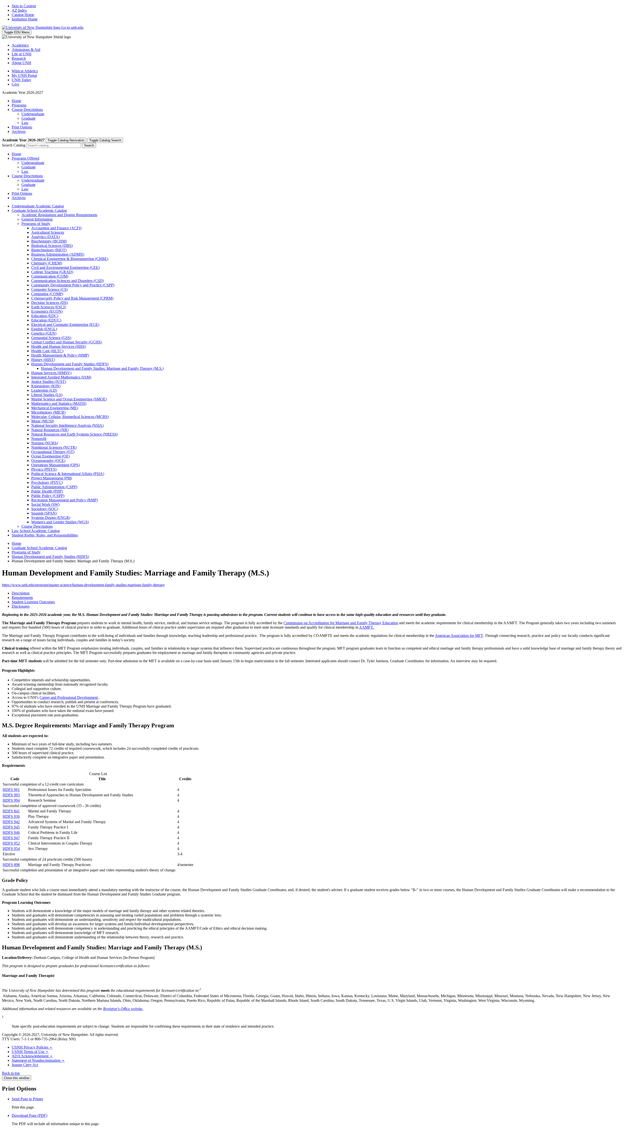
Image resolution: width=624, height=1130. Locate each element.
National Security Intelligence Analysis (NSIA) (67, 425)
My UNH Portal (24, 75)
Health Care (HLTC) (47, 351)
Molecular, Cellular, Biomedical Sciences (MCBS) (70, 417)
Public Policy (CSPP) (47, 496)
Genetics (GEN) (43, 333)
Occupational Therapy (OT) (52, 452)
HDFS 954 (11, 849)
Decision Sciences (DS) (49, 303)
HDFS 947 (11, 838)
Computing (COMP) (47, 294)
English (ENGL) (44, 329)
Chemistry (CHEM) (46, 263)
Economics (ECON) (47, 311)
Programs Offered (25, 158)
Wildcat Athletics (25, 71)
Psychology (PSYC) (47, 482)
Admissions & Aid (26, 50)
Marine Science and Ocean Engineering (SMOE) (69, 399)
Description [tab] (20, 593)
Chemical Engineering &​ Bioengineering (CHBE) (69, 259)
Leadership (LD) (44, 390)
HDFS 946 (11, 832)
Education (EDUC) (46, 320)
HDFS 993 (11, 795)
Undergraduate (32, 114)
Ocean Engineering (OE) (50, 456)
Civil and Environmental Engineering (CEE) (65, 267)
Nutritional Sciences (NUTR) (54, 447)
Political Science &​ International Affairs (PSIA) (67, 474)
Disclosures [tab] (20, 606)
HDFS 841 (11, 811)
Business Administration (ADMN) (57, 254)
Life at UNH (21, 54)
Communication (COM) (49, 276)
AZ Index (19, 10)
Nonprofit (38, 439)
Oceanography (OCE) (48, 460)
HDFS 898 (11, 865)
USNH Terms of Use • (30, 1052)
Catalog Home (23, 15)
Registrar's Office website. (123, 1009)
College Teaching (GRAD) (52, 272)
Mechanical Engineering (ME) (54, 408)
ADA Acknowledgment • (32, 1056)
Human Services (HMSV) (51, 373)
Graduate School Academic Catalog (39, 210)
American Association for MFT (459, 635)
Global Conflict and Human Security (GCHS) (66, 342)
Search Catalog (13, 145)
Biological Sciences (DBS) (52, 246)
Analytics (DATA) (45, 237)
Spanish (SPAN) (44, 513)
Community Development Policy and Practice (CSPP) (72, 285)
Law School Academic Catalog (36, 531)
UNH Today (21, 80)
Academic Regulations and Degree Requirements (59, 215)
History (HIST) (43, 360)
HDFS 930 (11, 816)
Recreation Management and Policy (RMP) (64, 500)
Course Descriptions (27, 109)
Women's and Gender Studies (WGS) (60, 522)
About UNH (21, 63)
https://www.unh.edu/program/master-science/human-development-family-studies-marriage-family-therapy (83, 585)
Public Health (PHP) (47, 491)
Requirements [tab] (22, 597)
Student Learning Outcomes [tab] (33, 602)
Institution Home (25, 19)
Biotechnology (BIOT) (49, 250)
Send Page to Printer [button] (27, 1099)
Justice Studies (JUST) (48, 382)
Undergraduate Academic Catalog (38, 206)
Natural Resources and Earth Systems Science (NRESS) (74, 434)
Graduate (28, 118)
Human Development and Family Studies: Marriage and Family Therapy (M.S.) (102, 368)
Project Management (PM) (51, 478)
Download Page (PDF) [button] (29, 1115)
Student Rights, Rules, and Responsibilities (45, 535)
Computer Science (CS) (49, 289)
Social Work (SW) (45, 504)
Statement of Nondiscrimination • (38, 1060)
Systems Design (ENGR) (50, 518)
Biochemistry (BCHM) (49, 241)
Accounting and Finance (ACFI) (56, 228)
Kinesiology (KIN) (45, 386)
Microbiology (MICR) (48, 412)
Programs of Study (35, 224)
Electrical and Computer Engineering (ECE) (65, 324)
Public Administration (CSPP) (54, 487)
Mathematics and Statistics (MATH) (58, 403)
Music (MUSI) (42, 421)
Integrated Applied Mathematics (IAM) (61, 377)
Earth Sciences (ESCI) (48, 307)
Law (25, 123)
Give (15, 84)
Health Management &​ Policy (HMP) (60, 355)
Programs (19, 105)
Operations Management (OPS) (55, 465)
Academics (20, 45)
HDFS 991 (11, 790)
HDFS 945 (11, 827)
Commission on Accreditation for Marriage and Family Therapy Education (340, 623)
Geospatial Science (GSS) (51, 338)
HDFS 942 (11, 822)
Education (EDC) (44, 316)
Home (16, 101)
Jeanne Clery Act (25, 1065)
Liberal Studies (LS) (46, 395)
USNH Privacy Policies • (32, 1047)
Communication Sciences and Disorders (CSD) (67, 281)
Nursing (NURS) (44, 443)
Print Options (22, 127)
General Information (37, 219)
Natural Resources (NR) (49, 430)
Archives (19, 131)
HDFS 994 (11, 800)
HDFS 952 (11, 843)
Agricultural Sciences (47, 232)
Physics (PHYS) (44, 469)
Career (44, 697)
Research (19, 58)
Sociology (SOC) (44, 509)
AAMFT (366, 627)
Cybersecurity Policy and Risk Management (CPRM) (72, 298)
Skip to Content (24, 6)
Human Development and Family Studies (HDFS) (69, 364)
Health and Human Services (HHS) (58, 346)
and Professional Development (74, 697)
